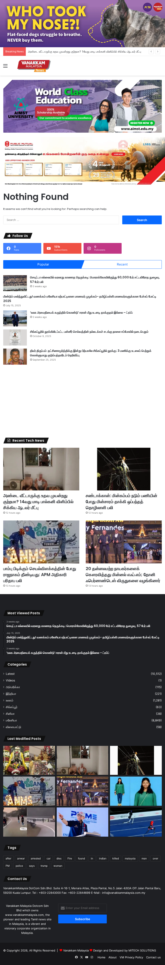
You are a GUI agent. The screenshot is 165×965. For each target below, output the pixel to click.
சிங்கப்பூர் (11, 707)
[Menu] (5, 67)
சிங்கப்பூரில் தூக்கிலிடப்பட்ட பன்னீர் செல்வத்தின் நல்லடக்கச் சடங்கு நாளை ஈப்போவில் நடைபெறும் (89, 331)
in (92, 858)
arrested (36, 858)
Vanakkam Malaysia (76, 950)
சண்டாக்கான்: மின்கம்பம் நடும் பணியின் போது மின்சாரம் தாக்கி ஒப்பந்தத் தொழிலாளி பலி (121, 502)
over (155, 858)
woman (57, 865)
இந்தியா (11, 693)
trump (44, 865)
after (8, 858)
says (32, 865)
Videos (10, 680)
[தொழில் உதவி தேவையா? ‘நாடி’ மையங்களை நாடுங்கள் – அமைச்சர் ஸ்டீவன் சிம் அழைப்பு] (82, 822)
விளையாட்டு (13, 727)
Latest (10, 673)
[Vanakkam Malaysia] (34, 66)
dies (59, 858)
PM (8, 865)
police (19, 865)
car (48, 858)
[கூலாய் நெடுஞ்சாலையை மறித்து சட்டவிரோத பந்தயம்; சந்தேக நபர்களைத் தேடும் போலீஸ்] (29, 822)
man (144, 858)
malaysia (130, 858)
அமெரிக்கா (13, 687)
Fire (69, 858)
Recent (122, 264)
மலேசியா (11, 720)
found (81, 858)
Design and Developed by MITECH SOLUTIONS (124, 950)
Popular (43, 264)
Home (101, 957)
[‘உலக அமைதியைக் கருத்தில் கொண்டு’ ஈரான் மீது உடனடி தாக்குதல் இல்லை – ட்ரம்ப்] (15, 318)
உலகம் (9, 700)
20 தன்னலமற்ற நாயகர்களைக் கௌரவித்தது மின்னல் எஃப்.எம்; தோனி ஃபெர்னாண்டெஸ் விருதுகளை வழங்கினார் (123, 575)
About (112, 957)
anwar (21, 858)
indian (102, 858)
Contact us (153, 957)
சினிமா (10, 713)
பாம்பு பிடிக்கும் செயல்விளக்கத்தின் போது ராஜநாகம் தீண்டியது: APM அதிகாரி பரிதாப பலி (39, 575)
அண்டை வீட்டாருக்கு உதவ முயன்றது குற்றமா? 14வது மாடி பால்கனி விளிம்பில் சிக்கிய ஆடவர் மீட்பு (84, 51)
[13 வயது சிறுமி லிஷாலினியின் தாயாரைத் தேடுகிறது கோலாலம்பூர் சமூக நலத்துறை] (136, 791)
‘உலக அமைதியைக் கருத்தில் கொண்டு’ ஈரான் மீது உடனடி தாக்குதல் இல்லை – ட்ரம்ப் (81, 312)
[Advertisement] (82, 401)
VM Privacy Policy (131, 957)
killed (115, 858)
